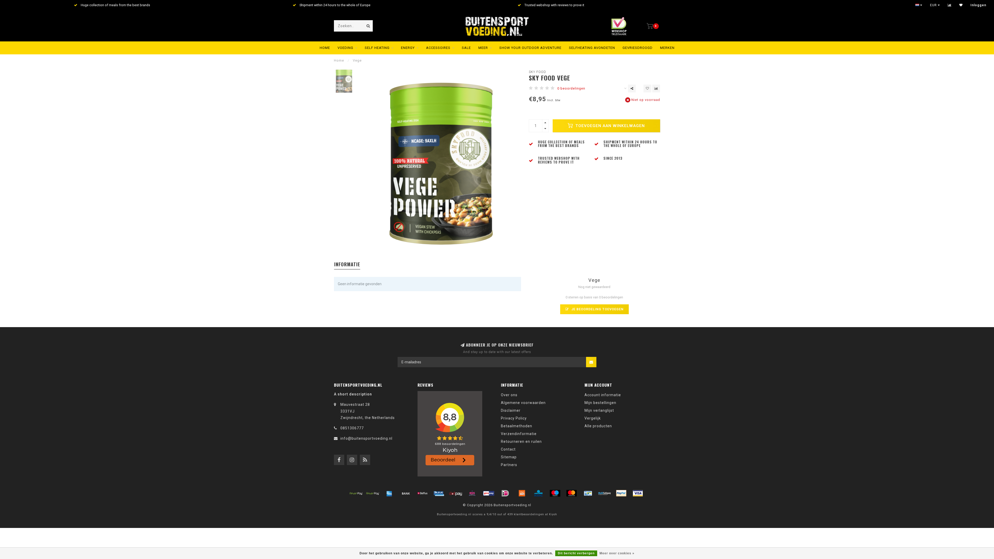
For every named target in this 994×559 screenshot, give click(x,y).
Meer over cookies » (617, 553)
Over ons (509, 395)
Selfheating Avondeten (592, 48)
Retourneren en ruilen (521, 441)
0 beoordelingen (571, 88)
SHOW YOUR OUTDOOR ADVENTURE (530, 48)
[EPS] (472, 493)
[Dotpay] (455, 493)
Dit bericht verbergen (576, 553)
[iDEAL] (505, 493)
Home (325, 48)
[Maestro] (555, 493)
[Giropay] (488, 493)
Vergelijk (592, 418)
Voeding (345, 48)
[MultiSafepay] (604, 493)
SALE (466, 48)
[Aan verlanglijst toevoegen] (647, 88)
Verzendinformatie (519, 434)
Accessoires (438, 48)
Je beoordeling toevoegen (597, 309)
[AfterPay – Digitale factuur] (372, 493)
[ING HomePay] (521, 493)
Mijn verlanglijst (599, 410)
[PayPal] (621, 493)
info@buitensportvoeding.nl (366, 438)
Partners (509, 465)
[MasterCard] (571, 493)
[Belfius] (422, 493)
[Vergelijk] (950, 5)
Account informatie (602, 395)
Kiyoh (553, 514)
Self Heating (377, 48)
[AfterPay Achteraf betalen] (356, 493)
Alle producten (598, 426)
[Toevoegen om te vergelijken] (656, 88)
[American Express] (389, 493)
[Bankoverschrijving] (405, 493)
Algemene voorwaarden (523, 403)
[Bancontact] (588, 493)
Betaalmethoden (516, 426)
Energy (408, 48)
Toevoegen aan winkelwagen (609, 125)
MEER (483, 48)
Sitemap (509, 457)
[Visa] (637, 493)
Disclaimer (511, 410)
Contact (508, 449)
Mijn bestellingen (600, 403)
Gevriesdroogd (638, 48)
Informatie (347, 264)
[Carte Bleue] (439, 493)
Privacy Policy (514, 418)
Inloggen (978, 5)
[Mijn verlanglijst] (961, 5)
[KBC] (538, 493)
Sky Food (537, 72)
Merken (667, 48)
